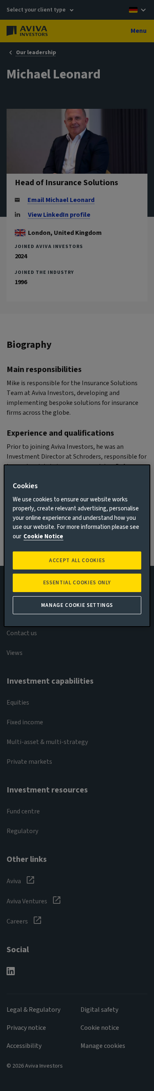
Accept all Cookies (77, 560)
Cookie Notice (43, 536)
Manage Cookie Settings (77, 605)
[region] (77, 545)
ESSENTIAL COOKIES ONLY (77, 582)
